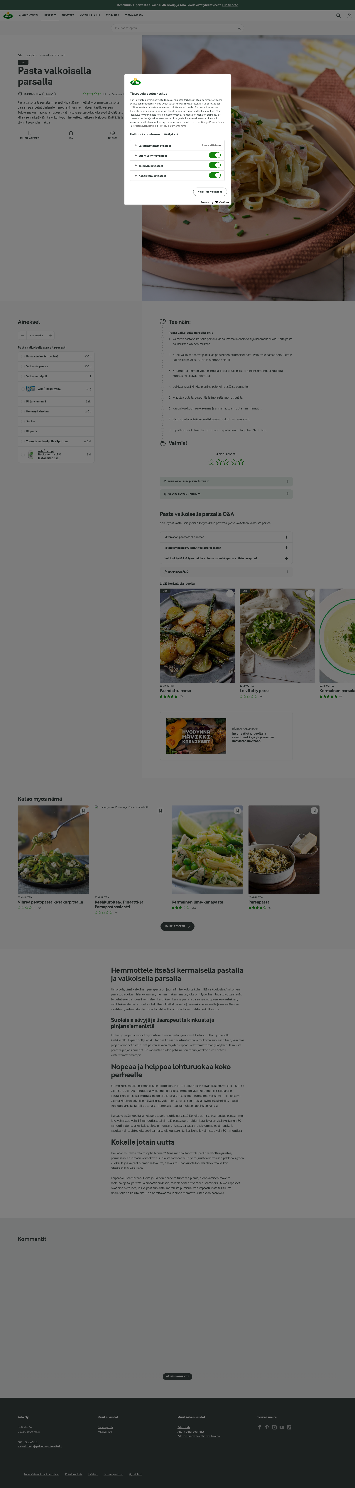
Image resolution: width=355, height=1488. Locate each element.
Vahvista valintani (210, 191)
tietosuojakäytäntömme (173, 125)
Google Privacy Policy (212, 122)
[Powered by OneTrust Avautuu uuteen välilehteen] (215, 202)
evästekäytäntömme (144, 125)
